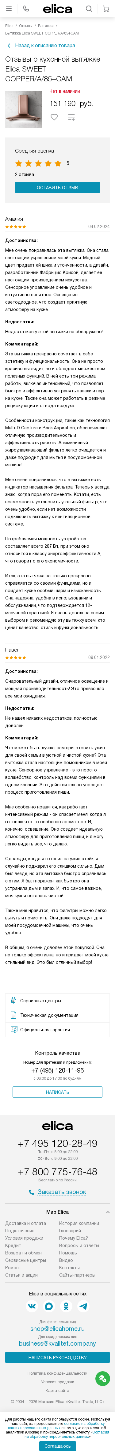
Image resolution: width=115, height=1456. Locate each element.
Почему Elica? (73, 1238)
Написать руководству (58, 1357)
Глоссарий (70, 1230)
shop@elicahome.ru (57, 1328)
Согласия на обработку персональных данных (67, 1434)
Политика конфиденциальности (57, 1373)
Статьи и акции (21, 1275)
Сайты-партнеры (77, 1275)
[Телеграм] (83, 1306)
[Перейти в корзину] (106, 8)
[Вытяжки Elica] (58, 8)
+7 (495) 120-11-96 (57, 1070)
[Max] (49, 1306)
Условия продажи (24, 1238)
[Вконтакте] (32, 1306)
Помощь (68, 1252)
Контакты (69, 1267)
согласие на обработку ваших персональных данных (56, 1425)
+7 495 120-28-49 (58, 1143)
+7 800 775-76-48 (58, 1172)
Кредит (13, 1245)
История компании (79, 1223)
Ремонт (13, 1267)
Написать (57, 1092)
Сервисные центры (25, 1260)
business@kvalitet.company (57, 1343)
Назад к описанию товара (45, 45)
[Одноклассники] (66, 1306)
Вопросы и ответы (79, 1245)
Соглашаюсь (57, 1446)
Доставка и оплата (25, 1223)
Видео (66, 1260)
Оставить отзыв (57, 187)
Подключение (19, 1230)
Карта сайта (57, 1390)
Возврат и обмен (23, 1252)
